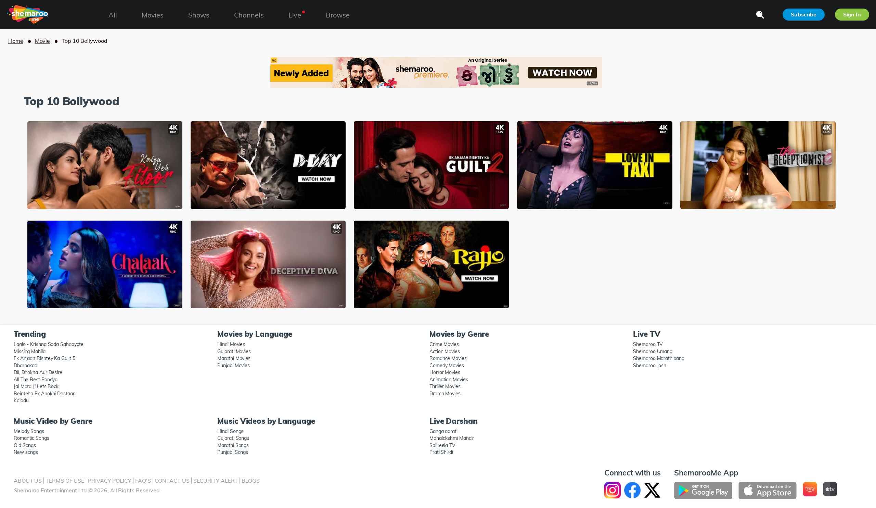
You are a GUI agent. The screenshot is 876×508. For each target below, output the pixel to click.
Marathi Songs (233, 445)
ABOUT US (28, 481)
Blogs (251, 481)
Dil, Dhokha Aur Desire (38, 372)
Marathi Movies (233, 358)
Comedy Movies (446, 365)
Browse (337, 15)
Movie (42, 40)
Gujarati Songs (233, 438)
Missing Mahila (30, 351)
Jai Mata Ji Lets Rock (36, 386)
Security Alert (215, 481)
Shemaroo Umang (652, 351)
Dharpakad (25, 365)
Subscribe (803, 14)
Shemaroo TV (648, 344)
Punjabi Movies (233, 365)
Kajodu (21, 400)
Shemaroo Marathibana (658, 358)
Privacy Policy (109, 481)
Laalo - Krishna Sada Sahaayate (48, 344)
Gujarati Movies (234, 351)
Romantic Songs (31, 438)
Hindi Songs (230, 431)
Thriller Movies (445, 386)
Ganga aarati (443, 431)
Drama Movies (445, 394)
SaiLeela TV (442, 445)
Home (15, 40)
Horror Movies (444, 372)
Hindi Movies (231, 344)
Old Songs (25, 445)
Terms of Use (65, 481)
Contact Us (172, 481)
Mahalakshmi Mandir (451, 438)
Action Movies (444, 351)
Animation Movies (448, 379)
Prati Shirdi (441, 452)
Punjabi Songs (232, 452)
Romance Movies (448, 358)
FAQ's (143, 481)
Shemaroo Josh (649, 365)
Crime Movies (444, 344)
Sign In (852, 14)
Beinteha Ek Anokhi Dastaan (45, 394)
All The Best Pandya (35, 379)
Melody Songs (29, 431)
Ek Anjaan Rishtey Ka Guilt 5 (44, 358)
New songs (26, 452)
